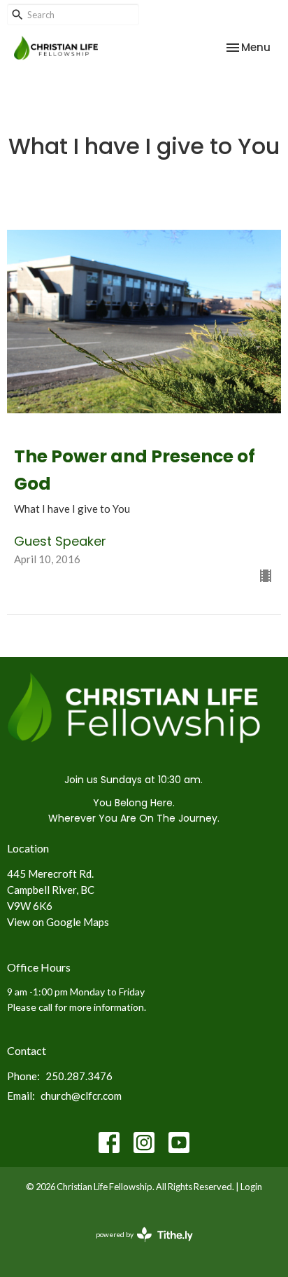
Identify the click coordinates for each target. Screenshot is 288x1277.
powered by (137, 1246)
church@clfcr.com (81, 1095)
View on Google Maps (58, 922)
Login (251, 1186)
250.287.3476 (79, 1076)
